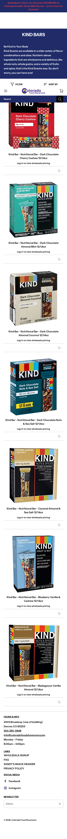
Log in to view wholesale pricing (33, 163)
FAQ (6, 759)
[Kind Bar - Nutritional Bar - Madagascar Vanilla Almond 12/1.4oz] (33, 653)
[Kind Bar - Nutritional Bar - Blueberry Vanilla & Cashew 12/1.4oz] (33, 564)
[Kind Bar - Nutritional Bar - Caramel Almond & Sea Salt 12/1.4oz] (33, 475)
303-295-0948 (12, 730)
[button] (7, 90)
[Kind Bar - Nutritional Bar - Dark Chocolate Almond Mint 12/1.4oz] (33, 210)
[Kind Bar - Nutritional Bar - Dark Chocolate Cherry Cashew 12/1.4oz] (33, 121)
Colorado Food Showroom (24, 820)
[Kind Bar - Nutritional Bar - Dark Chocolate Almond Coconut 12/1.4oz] (33, 298)
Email (9, 803)
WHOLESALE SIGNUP (16, 755)
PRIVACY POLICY (14, 768)
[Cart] (59, 90)
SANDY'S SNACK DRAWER (19, 764)
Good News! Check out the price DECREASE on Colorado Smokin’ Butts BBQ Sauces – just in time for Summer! (33, 6)
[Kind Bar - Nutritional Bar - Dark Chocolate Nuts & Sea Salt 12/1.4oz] (33, 387)
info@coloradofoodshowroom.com (24, 735)
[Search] (59, 99)
